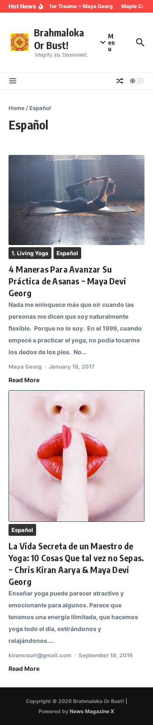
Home (16, 108)
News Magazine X (92, 711)
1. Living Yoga (29, 253)
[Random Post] (119, 80)
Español (67, 253)
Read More (24, 379)
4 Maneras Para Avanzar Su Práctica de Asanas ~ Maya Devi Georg (67, 281)
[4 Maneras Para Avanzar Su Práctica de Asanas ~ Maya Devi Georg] (76, 200)
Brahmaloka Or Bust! (59, 38)
